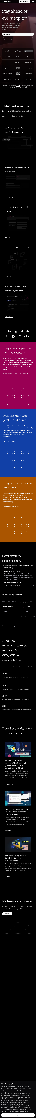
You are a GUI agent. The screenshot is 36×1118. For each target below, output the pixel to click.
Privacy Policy (23, 1109)
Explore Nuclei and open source (13, 582)
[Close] (34, 1083)
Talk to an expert (24, 1)
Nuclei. (18, 86)
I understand (18, 1115)
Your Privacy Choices (15, 1111)
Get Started (6, 34)
